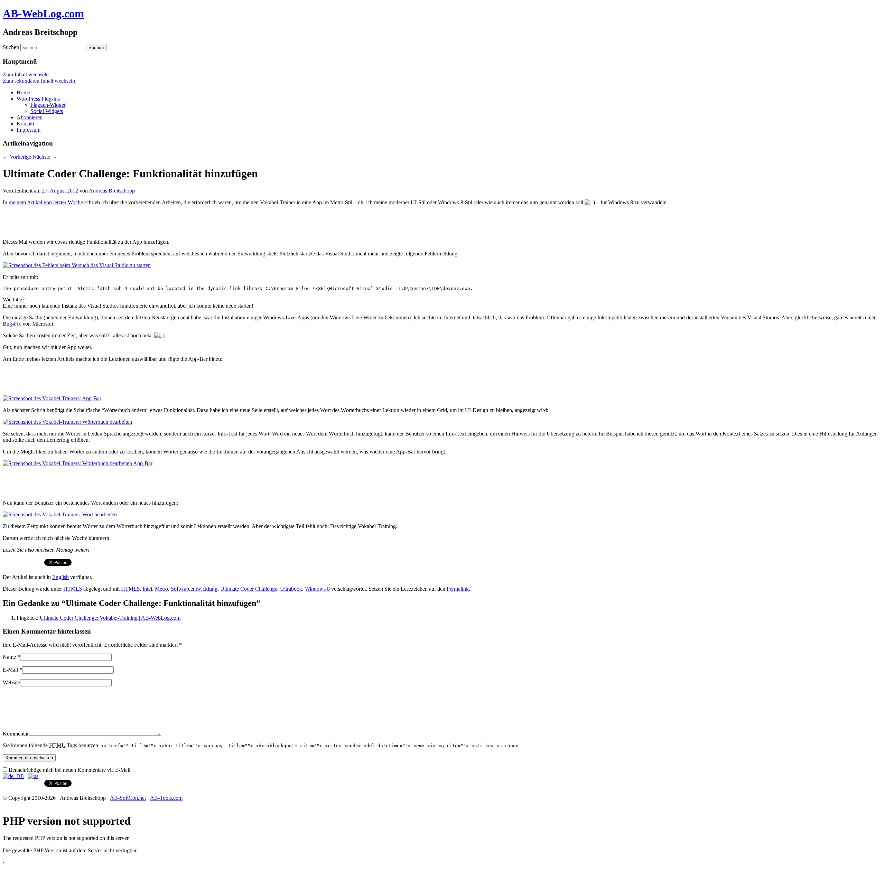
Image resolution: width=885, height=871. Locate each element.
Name (9, 657)
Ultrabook (291, 589)
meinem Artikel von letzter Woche (46, 202)
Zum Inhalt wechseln (26, 74)
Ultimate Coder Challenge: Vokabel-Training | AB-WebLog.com (110, 618)
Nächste (44, 157)
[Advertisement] (84, 221)
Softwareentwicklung (194, 589)
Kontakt (25, 124)
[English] (33, 776)
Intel (147, 589)
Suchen (11, 47)
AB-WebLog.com (43, 13)
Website (11, 682)
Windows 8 (317, 589)
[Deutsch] (13, 776)
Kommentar (16, 734)
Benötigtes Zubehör (27, 862)
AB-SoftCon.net (128, 798)
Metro (161, 589)
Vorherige (17, 157)
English (60, 577)
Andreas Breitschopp (112, 191)
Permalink (458, 589)
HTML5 (72, 589)
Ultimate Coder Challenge (248, 589)
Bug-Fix (12, 324)
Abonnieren (30, 117)
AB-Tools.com (166, 798)
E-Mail (10, 670)
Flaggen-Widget (47, 105)
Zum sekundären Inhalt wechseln (39, 81)
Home (23, 92)
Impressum (28, 130)
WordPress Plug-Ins (38, 99)
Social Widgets (46, 111)
